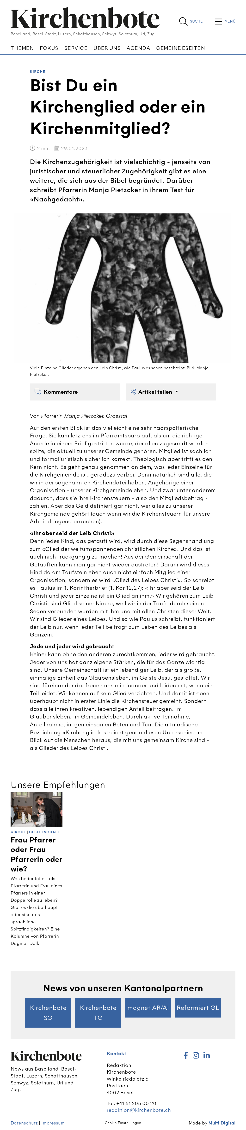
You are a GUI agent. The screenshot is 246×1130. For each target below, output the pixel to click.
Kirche (37, 72)
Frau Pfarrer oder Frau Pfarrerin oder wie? (36, 854)
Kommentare (61, 391)
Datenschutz (24, 1123)
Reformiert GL (198, 1008)
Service (76, 48)
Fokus (49, 48)
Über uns (107, 48)
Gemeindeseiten (180, 48)
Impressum (53, 1123)
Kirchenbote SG (48, 1013)
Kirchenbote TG (98, 1013)
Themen (22, 48)
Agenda (138, 48)
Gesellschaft (44, 832)
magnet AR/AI (148, 1008)
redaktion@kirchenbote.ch (139, 1110)
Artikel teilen (155, 391)
